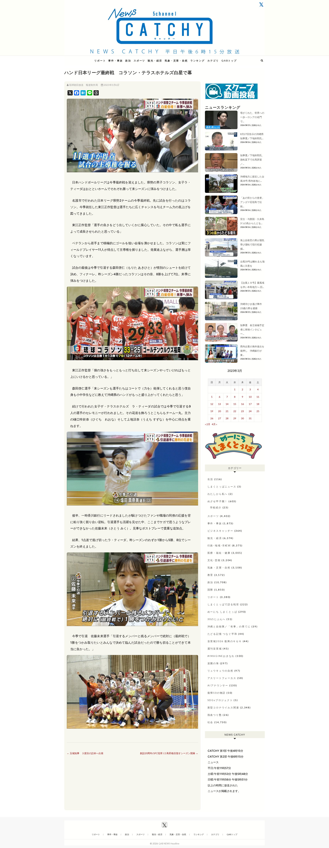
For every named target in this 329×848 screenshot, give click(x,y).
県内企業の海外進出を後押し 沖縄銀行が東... (252, 350)
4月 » (214, 424)
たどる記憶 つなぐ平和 (222, 633)
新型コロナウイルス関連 (223, 707)
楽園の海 (213, 663)
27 (219, 418)
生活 (210, 479)
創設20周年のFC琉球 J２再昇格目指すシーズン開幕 (169, 753)
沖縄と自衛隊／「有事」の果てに (229, 626)
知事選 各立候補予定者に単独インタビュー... (252, 329)
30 (242, 418)
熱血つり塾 (215, 714)
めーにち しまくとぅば (222, 611)
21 (227, 411)
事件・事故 (115, 60)
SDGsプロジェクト (220, 700)
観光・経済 (155, 60)
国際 (210, 589)
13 (219, 404)
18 (258, 404)
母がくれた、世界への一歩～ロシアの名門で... (252, 117)
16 (242, 404)
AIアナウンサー (218, 685)
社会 (210, 722)
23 (242, 411)
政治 (128, 60)
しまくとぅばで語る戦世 (223, 604)
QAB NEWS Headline (82, 58)
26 (211, 418)
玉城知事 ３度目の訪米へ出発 (85, 753)
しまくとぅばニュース (222, 486)
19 (211, 411)
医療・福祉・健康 (219, 552)
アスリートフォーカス (222, 678)
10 (250, 396)
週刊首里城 (215, 648)
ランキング (197, 60)
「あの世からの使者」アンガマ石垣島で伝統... (252, 202)
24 (250, 411)
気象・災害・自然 (176, 60)
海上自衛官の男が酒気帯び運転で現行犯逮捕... (252, 244)
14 (227, 404)
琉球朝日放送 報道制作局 (83, 84)
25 (258, 411)
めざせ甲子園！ (218, 501)
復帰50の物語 (217, 692)
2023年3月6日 (111, 84)
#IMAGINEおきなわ (221, 655)
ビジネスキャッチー (220, 530)
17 (250, 404)
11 (258, 396)
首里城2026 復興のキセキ (225, 641)
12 (211, 404)
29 (234, 418)
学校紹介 (216, 507)
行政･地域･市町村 (219, 545)
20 (219, 411)
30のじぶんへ (217, 619)
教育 (210, 574)
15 (234, 404)
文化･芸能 (214, 560)
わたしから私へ (218, 493)
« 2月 (207, 424)
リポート (100, 60)
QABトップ (229, 60)
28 (227, 418)
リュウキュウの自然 (220, 670)
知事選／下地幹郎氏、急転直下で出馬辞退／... (252, 159)
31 (250, 418)
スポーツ (139, 60)
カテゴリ (213, 60)
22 (234, 411)
